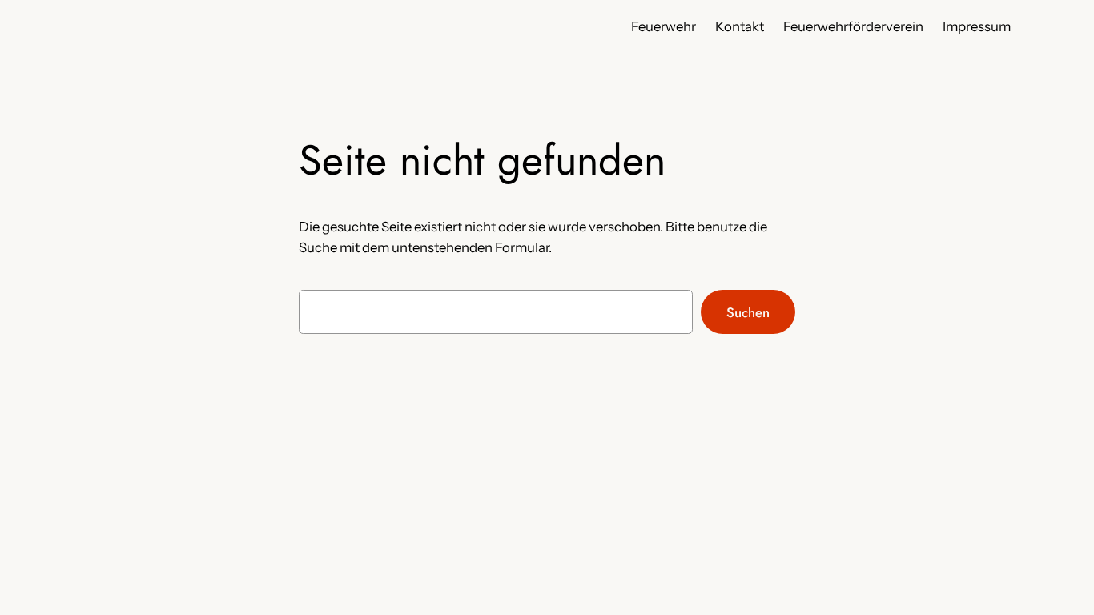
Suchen (748, 312)
